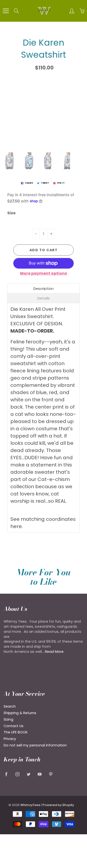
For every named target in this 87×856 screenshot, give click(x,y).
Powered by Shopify (58, 805)
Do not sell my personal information (35, 745)
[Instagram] (17, 774)
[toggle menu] (5, 10)
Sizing (8, 719)
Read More (54, 651)
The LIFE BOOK (16, 732)
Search (10, 706)
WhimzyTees (30, 805)
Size (11, 213)
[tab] (43, 288)
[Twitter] (28, 774)
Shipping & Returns (20, 712)
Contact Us (13, 726)
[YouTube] (39, 774)
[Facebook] (6, 774)
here (16, 526)
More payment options (43, 273)
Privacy (10, 738)
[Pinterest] (50, 774)
